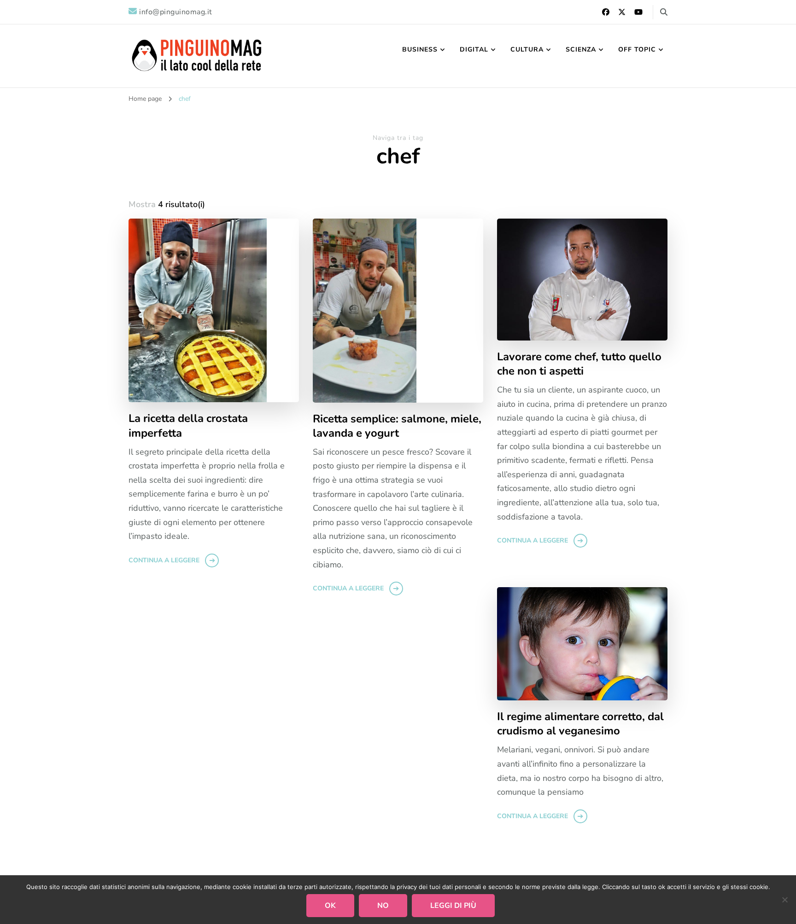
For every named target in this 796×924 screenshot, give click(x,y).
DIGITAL (474, 49)
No (383, 906)
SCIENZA (581, 49)
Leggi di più (453, 906)
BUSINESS (420, 49)
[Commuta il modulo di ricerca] (663, 12)
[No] (784, 899)
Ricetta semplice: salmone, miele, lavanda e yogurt (397, 426)
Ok (330, 906)
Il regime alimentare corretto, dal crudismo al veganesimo (580, 724)
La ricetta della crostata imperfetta (188, 425)
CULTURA (527, 49)
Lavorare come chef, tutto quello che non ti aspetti (579, 364)
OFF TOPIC (637, 49)
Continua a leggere (164, 560)
